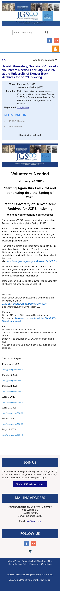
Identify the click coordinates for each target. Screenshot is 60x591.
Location (10, 91)
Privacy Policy (13, 561)
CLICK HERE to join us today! (30, 484)
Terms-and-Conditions (41, 564)
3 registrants (23, 107)
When (12, 84)
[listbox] (45, 60)
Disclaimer (41, 561)
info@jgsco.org (33, 521)
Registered (9, 107)
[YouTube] (56, 40)
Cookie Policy (28, 561)
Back (4, 60)
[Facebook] (49, 40)
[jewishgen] (30, 553)
